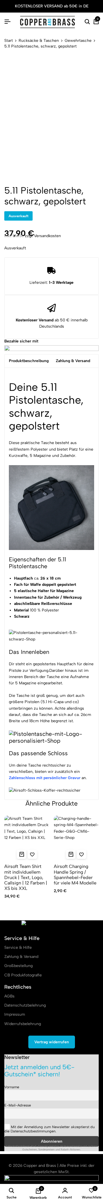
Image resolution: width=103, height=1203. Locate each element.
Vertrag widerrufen (51, 1042)
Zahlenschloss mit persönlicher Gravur (44, 777)
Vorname (11, 1087)
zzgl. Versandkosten (43, 235)
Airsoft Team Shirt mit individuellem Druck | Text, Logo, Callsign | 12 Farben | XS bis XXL (25, 877)
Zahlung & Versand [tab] (73, 360)
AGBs (9, 996)
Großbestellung (18, 965)
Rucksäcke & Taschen (39, 41)
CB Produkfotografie (23, 975)
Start (8, 41)
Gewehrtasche (78, 41)
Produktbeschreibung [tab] (29, 360)
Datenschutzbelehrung (25, 1005)
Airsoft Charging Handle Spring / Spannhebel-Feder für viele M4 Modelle (75, 875)
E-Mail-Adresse (17, 1105)
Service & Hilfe (18, 947)
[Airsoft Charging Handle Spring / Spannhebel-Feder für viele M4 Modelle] (76, 838)
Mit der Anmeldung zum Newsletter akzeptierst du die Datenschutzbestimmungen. (49, 1129)
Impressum (14, 1014)
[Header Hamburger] (7, 22)
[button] (70, 854)
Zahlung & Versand (21, 956)
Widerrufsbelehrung (22, 1023)
